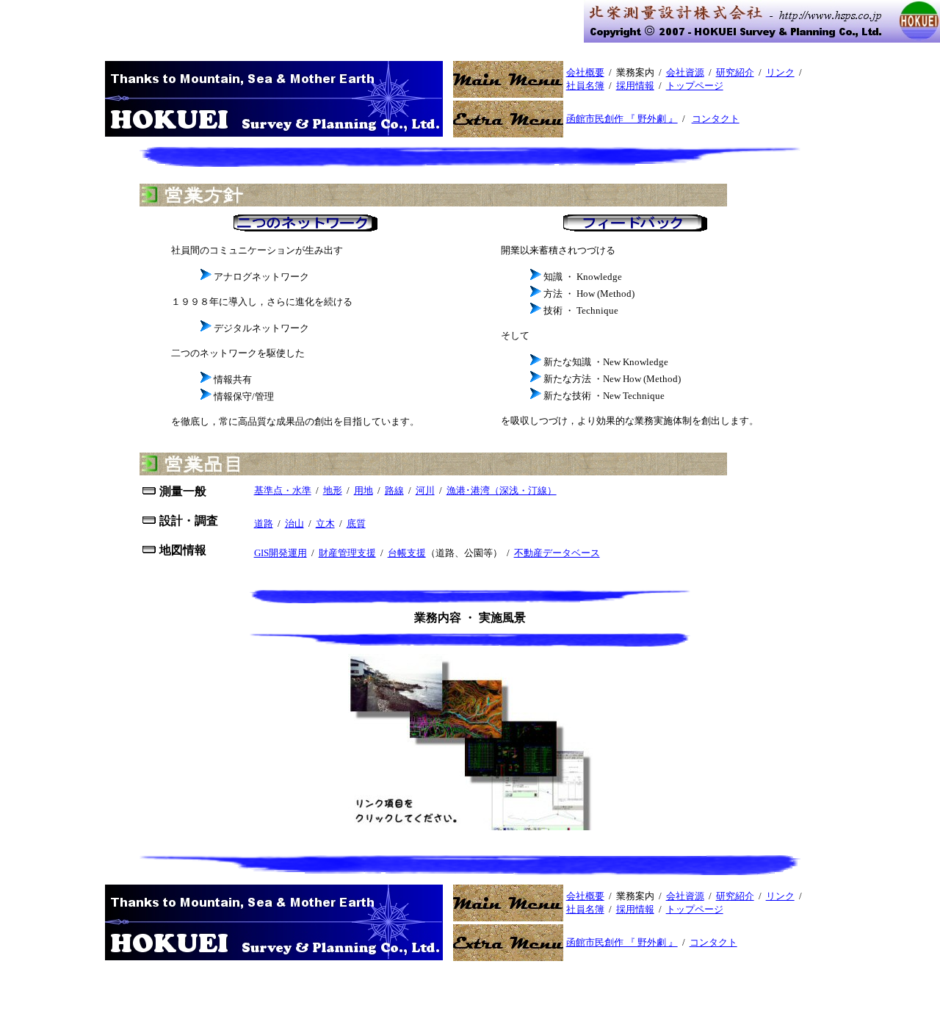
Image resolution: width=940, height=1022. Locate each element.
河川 (425, 490)
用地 (363, 490)
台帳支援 (407, 552)
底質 (356, 523)
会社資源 (685, 72)
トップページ (694, 85)
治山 (294, 523)
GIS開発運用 (280, 552)
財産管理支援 (347, 552)
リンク (780, 72)
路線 (394, 490)
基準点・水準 (282, 490)
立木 (325, 523)
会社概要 (585, 72)
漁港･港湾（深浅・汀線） (501, 490)
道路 (263, 523)
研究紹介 (735, 72)
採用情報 (635, 85)
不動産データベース (557, 552)
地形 (332, 490)
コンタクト (716, 118)
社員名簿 (585, 85)
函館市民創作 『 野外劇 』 (622, 118)
